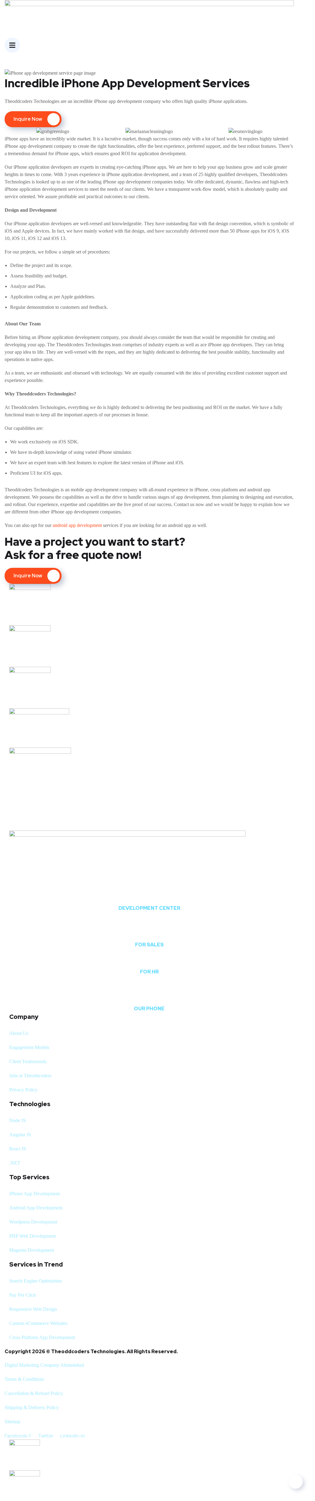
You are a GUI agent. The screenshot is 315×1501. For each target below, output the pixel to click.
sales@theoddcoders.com (149, 933)
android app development (78, 525)
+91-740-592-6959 (149, 997)
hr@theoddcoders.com (149, 960)
